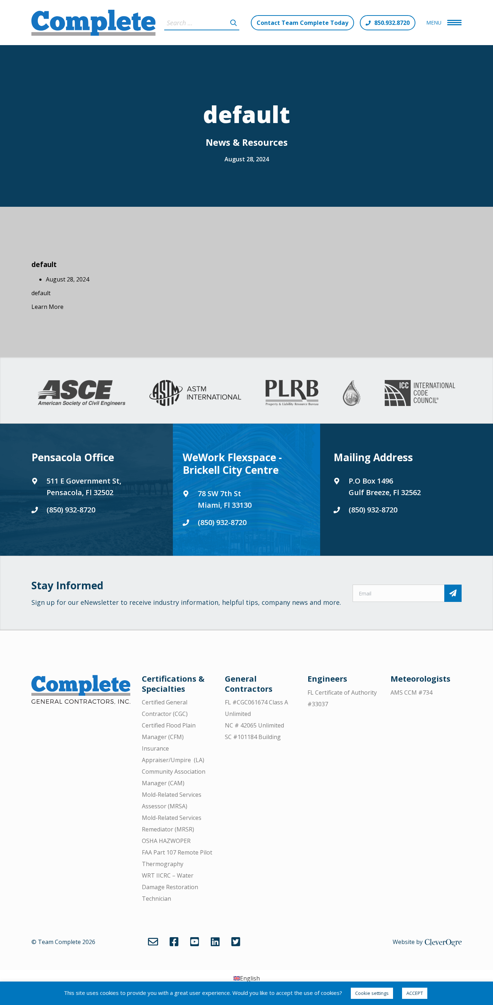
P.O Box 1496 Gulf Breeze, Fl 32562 (385, 486)
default (44, 264)
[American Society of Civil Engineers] (82, 393)
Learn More (47, 307)
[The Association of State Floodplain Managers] (352, 393)
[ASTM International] (195, 393)
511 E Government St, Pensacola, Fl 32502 (84, 486)
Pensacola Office (72, 457)
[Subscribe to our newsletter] (453, 593)
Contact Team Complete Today (302, 23)
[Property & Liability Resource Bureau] (292, 393)
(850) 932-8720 (71, 510)
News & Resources (247, 142)
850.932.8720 (392, 23)
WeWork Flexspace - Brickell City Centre (232, 463)
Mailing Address (373, 457)
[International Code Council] (420, 393)
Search (233, 22)
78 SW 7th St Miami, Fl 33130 (225, 499)
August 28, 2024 (246, 159)
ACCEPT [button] (414, 993)
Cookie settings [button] (372, 993)
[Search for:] (201, 22)
